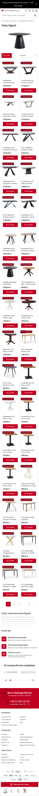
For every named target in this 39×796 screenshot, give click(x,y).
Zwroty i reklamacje (8, 763)
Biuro (21, 722)
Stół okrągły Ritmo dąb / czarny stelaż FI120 (28, 284)
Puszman (5, 745)
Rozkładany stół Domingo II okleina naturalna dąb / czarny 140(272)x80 (28, 251)
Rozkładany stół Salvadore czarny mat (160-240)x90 (27, 217)
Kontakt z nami (24, 760)
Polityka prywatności (26, 754)
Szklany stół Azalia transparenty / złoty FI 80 (28, 486)
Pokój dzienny (6, 717)
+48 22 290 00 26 (19, 701)
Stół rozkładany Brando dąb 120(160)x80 (26, 351)
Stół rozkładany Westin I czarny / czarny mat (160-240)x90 (9, 218)
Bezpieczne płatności (9, 760)
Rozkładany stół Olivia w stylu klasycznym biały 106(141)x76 (9, 319)
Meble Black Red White (27, 745)
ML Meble (5, 740)
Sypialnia (23, 717)
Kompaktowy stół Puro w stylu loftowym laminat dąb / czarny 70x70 (28, 453)
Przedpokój (5, 722)
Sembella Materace (26, 737)
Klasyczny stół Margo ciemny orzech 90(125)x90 (9, 351)
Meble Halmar (6, 737)
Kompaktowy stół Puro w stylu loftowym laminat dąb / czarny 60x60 (10, 487)
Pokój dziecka (6, 720)
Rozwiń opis (6, 631)
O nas (22, 757)
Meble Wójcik (24, 740)
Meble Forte (5, 742)
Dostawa (4, 754)
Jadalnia (23, 720)
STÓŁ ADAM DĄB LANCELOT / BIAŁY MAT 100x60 (27, 586)
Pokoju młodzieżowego (9, 725)
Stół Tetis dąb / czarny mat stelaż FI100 (9, 519)
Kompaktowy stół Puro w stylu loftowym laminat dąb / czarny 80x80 (28, 419)
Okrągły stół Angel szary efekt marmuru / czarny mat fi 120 (9, 285)
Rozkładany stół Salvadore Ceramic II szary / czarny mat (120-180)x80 (10, 184)
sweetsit (4, 734)
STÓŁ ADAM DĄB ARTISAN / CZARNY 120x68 (28, 553)
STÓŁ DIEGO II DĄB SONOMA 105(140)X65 (27, 519)
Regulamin (5, 757)
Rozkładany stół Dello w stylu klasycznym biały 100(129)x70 (9, 419)
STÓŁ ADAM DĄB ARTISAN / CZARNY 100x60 (9, 586)
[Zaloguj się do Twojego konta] (29, 10)
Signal (22, 734)
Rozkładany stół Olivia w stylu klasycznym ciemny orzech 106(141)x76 (28, 319)
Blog (21, 763)
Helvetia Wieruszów (26, 742)
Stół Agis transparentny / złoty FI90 (9, 553)
